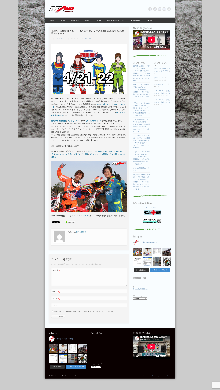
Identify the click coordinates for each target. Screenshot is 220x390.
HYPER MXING (135, 20)
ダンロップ (93, 154)
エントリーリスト (74, 121)
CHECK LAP (98, 151)
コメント (56, 270)
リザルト (89, 151)
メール (56, 298)
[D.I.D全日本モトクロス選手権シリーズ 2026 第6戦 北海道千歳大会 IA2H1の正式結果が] (157, 252)
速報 (86, 154)
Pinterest (159, 9)
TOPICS (62, 20)
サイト (54, 305)
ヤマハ (56, 154)
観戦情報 (54, 121)
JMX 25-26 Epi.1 (159, 78)
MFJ (117, 151)
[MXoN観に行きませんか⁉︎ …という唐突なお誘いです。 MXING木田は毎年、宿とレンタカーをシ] (137, 252)
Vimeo (164, 9)
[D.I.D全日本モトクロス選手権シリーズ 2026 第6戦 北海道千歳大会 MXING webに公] (166, 252)
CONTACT (149, 20)
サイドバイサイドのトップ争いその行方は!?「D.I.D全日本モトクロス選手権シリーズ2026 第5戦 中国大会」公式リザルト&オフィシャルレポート (141, 92)
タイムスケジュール (94, 121)
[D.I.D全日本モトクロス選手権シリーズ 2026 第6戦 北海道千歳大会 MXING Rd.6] (157, 261)
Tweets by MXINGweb (140, 289)
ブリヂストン (79, 154)
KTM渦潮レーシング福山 (109, 154)
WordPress (167, 376)
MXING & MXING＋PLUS (115, 20)
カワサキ (69, 154)
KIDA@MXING (60, 39)
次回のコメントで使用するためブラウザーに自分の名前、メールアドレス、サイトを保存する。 (86, 311)
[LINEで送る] (70, 222)
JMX (86, 39)
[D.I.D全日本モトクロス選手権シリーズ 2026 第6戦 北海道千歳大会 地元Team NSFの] (166, 261)
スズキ (62, 154)
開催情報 (62, 121)
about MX (74, 20)
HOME (52, 20)
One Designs (156, 376)
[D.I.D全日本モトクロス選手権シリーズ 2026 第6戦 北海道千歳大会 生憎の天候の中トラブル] (137, 261)
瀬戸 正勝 (164, 71)
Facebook (150, 9)
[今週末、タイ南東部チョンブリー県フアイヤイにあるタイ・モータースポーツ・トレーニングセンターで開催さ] (147, 252)
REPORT (99, 20)
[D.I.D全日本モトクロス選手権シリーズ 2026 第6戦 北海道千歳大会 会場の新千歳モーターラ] (147, 261)
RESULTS (87, 20)
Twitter (155, 9)
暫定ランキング (109, 151)
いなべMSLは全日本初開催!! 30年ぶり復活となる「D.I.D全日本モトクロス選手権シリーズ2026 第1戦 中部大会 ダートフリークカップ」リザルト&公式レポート (141, 182)
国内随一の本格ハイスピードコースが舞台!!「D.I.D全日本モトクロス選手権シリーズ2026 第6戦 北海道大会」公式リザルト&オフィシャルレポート (141, 73)
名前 (56, 291)
